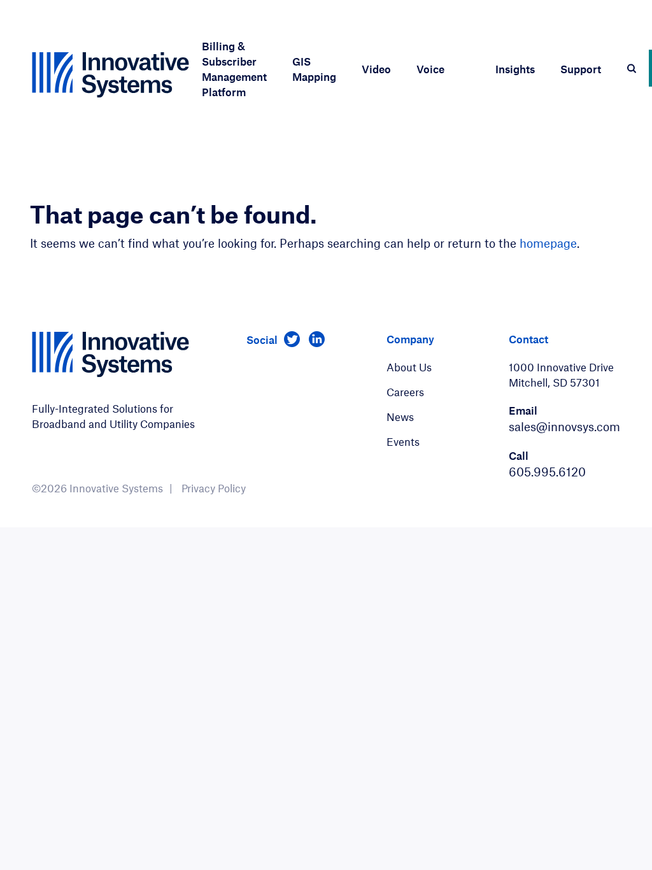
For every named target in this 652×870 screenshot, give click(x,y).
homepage (548, 243)
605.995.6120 (547, 471)
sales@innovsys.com (564, 426)
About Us (409, 366)
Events (403, 441)
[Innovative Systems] (110, 75)
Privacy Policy (213, 487)
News (400, 416)
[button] (234, 74)
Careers (405, 391)
